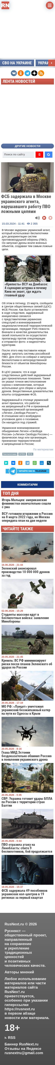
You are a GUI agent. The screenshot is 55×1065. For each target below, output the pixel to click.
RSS (10, 1038)
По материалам (43, 449)
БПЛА (22, 454)
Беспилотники (9, 454)
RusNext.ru (14, 924)
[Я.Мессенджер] (6, 463)
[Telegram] (27, 463)
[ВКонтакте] (13, 463)
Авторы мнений (19, 972)
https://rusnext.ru (20, 1009)
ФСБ (30, 454)
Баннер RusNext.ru (21, 1044)
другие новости (27, 146)
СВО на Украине (17, 63)
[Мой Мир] (42, 463)
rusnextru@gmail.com (24, 1053)
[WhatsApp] (35, 463)
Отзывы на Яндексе (23, 1049)
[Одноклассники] (20, 463)
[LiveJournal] (49, 463)
